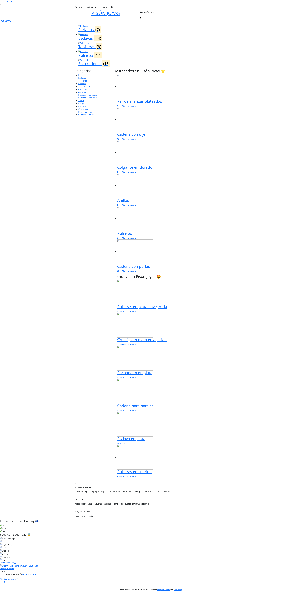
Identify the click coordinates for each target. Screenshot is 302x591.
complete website (163, 590)
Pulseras (82, 83)
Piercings (82, 106)
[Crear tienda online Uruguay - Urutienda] (19, 565)
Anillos (81, 100)
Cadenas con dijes (86, 114)
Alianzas (82, 92)
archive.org (178, 590)
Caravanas (83, 109)
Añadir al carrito (129, 106)
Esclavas (82, 78)
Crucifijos (82, 89)
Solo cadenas (84, 86)
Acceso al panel (7, 568)
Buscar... (143, 12)
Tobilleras (82, 80)
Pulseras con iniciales (87, 95)
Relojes (81, 103)
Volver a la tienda (30, 574)
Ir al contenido (6, 1)
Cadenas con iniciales (87, 97)
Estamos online (7, 562)
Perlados (82, 75)
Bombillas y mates (86, 112)
